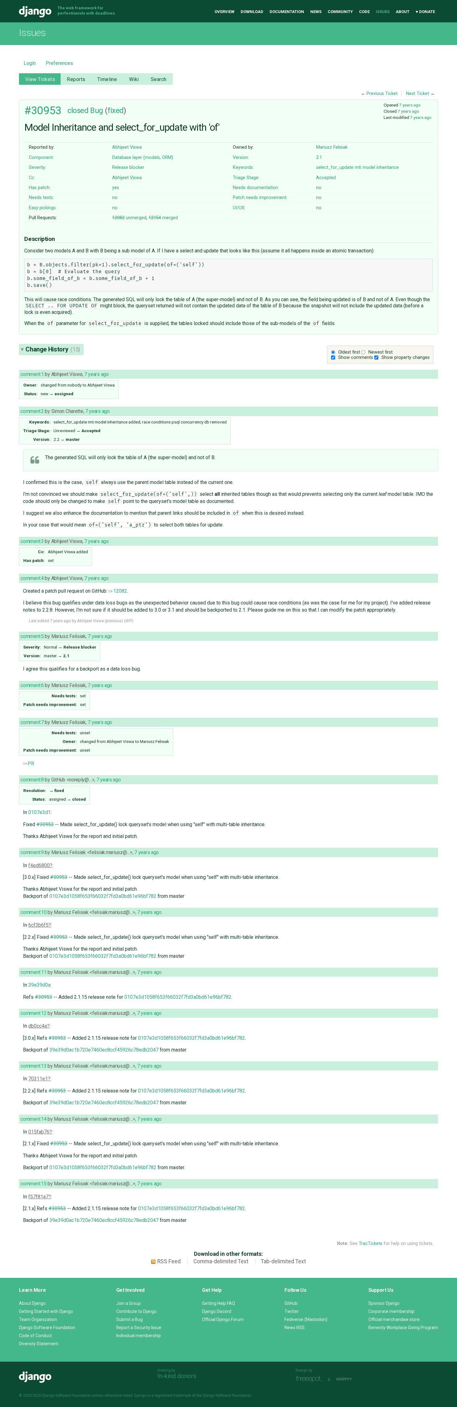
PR (31, 764)
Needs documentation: (256, 187)
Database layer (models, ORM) (142, 157)
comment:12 (33, 1013)
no (318, 187)
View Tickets (40, 79)
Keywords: (243, 167)
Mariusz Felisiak (332, 147)
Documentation (287, 11)
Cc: (32, 177)
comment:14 (33, 1119)
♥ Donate (425, 11)
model (368, 167)
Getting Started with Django (46, 1311)
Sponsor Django (383, 1303)
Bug (96, 110)
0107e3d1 (39, 812)
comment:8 (32, 780)
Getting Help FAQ (218, 1303)
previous (114, 620)
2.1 (319, 157)
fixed (116, 110)
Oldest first (349, 352)
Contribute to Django (136, 1311)
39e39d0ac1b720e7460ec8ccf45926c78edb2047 (104, 1050)
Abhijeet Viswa (127, 147)
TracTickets (370, 1243)
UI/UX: (239, 207)
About (402, 11)
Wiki (134, 79)
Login (30, 63)
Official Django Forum (223, 1319)
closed (77, 110)
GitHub (291, 1303)
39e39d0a (39, 985)
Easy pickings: (43, 207)
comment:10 (33, 912)
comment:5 (32, 636)
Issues (383, 11)
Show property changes (405, 357)
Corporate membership (391, 1311)
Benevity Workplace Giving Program (403, 1327)
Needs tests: (41, 197)
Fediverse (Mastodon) (305, 1319)
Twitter (291, 1311)
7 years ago (410, 104)
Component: (41, 157)
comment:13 (33, 1066)
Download (252, 11)
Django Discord (216, 1311)
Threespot (310, 1379)
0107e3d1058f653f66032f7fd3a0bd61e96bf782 (102, 896)
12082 (120, 591)
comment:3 (32, 541)
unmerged (129, 217)
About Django (32, 1303)
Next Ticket (417, 93)
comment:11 (33, 972)
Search (159, 79)
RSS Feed (169, 1261)
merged (163, 217)
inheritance (387, 167)
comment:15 (33, 1184)
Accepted (326, 177)
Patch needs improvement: (260, 197)
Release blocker (128, 167)
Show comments (355, 357)
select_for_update (334, 167)
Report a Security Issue (138, 1327)
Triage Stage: (246, 177)
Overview (224, 11)
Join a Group (128, 1303)
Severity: (37, 167)
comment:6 (32, 685)
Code (364, 11)
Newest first (380, 352)
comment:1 (32, 374)
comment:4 (32, 578)
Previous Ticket (382, 93)
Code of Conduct (35, 1335)
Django (35, 11)
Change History (52, 349)
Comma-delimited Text (220, 1261)
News (315, 11)
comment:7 (32, 722)
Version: (241, 157)
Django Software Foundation (47, 1327)
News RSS (294, 1327)
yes (115, 187)
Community (340, 11)
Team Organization (38, 1319)
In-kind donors (176, 1376)
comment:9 (32, 852)
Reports (76, 79)
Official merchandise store (394, 1319)
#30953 (42, 110)
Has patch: (39, 187)
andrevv (351, 1379)
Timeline (107, 79)
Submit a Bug (129, 1319)
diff (128, 620)
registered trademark (173, 1395)
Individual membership (138, 1335)
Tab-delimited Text (283, 1261)
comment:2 (32, 411)
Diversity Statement (38, 1343)
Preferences (59, 63)
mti (358, 167)
